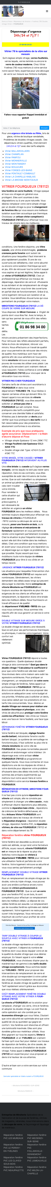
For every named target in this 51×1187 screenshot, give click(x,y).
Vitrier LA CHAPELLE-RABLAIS (20, 176)
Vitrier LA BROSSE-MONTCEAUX (21, 180)
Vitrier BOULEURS (14, 167)
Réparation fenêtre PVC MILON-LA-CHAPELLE (36, 1170)
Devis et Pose (7, 21)
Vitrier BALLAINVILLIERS (17, 151)
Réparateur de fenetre (22, 21)
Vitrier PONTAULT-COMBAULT (20, 173)
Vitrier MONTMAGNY (15, 164)
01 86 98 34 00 (25, 2)
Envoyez (44, 128)
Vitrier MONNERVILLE (16, 160)
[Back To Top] (45, 1181)
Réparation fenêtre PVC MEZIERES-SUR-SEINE (36, 1138)
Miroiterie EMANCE (25, 1091)
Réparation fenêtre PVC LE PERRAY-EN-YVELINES (13, 1147)
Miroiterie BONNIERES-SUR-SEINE (26, 1085)
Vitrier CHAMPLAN (14, 154)
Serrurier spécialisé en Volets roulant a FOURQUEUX (23, 1076)
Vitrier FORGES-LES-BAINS (18, 170)
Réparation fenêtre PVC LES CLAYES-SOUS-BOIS (13, 1160)
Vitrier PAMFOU (13, 157)
